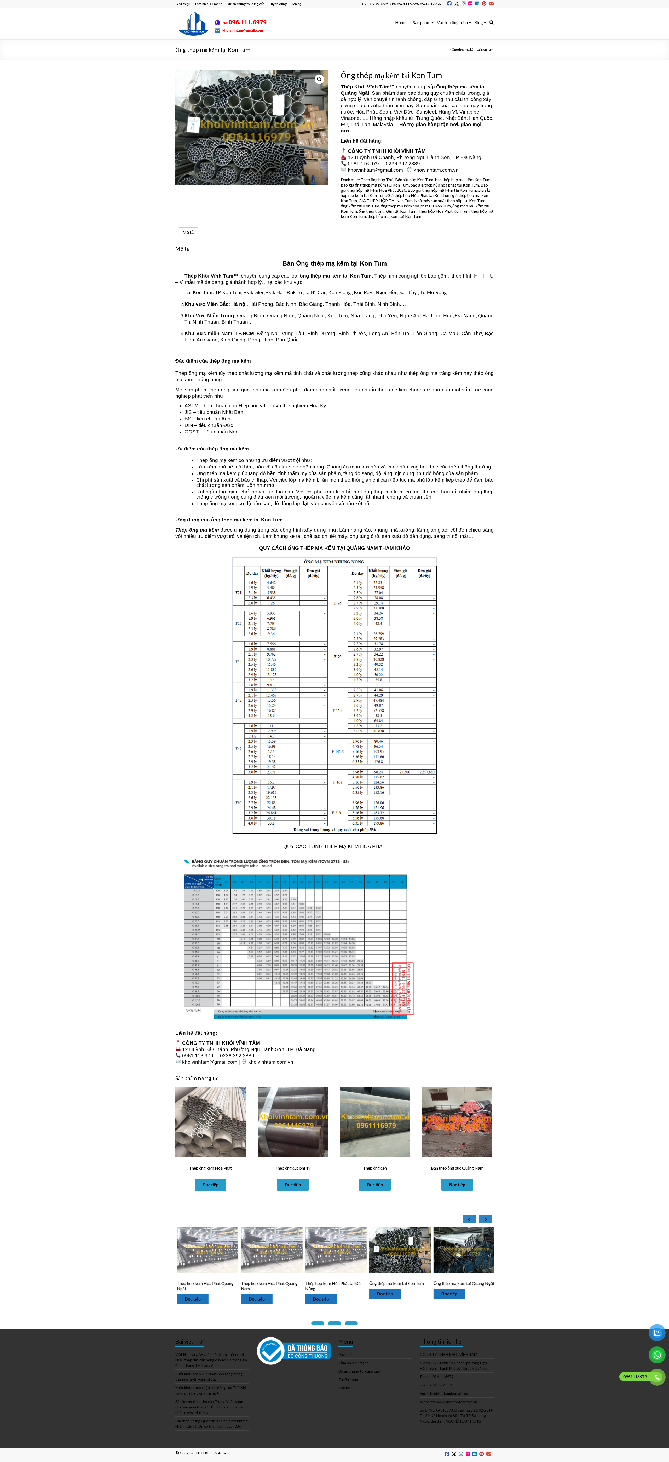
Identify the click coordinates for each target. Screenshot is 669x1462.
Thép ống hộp (373, 179)
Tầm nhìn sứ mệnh (208, 4)
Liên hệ (296, 4)
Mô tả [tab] (188, 232)
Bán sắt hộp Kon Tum (414, 179)
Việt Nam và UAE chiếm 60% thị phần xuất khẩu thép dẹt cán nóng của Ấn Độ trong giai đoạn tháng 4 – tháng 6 (211, 1360)
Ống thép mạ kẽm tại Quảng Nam (402, 1283)
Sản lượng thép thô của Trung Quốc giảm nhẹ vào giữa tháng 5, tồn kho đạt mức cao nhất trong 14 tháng (209, 1407)
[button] (319, 79)
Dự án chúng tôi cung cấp (246, 4)
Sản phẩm (421, 22)
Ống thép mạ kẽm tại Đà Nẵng (464, 1283)
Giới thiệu (182, 4)
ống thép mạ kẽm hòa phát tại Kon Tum (416, 205)
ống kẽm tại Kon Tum (360, 205)
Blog (478, 22)
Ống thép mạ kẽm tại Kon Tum (271, 1283)
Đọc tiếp (210, 1184)
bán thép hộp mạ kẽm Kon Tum (463, 179)
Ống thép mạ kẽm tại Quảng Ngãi (338, 1283)
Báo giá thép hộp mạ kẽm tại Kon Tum (442, 190)
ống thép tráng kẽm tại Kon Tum (387, 210)
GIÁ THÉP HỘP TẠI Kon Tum (386, 200)
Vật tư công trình (452, 22)
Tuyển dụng (278, 4)
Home (400, 22)
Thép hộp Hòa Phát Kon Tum (444, 210)
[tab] (317, 1323)
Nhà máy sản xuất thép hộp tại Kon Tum (449, 200)
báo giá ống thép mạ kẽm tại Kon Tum (375, 184)
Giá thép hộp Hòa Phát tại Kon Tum (419, 195)
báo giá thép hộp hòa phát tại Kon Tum (444, 184)
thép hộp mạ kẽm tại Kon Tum (394, 216)
